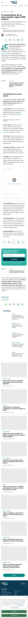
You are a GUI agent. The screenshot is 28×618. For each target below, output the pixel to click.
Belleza (21, 5)
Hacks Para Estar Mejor (6, 592)
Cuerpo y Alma (13, 5)
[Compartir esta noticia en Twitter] (14, 40)
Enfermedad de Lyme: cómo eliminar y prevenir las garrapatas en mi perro (18, 355)
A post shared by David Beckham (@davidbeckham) (15, 197)
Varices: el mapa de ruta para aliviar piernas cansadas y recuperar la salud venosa (12, 566)
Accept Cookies (14, 615)
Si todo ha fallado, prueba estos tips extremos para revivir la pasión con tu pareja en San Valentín (16, 84)
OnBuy (8, 66)
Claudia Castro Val (11, 34)
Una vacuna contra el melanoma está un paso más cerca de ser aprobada (13, 382)
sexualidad (5, 299)
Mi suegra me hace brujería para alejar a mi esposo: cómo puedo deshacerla (18, 345)
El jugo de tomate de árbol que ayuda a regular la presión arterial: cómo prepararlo (14, 435)
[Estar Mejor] (14, 2)
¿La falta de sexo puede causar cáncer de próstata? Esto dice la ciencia (13, 461)
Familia (15, 592)
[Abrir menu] (1, 2)
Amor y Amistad (10, 11)
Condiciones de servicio (16, 262)
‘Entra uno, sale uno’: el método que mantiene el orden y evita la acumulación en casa (13, 488)
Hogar (13, 352)
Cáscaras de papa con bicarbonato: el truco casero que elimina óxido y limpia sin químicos (18, 317)
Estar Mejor (3, 11)
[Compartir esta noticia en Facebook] (9, 40)
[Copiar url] (22, 40)
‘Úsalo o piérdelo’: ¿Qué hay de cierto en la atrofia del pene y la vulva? (13, 514)
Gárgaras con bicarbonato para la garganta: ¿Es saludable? (18, 336)
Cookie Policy (20, 604)
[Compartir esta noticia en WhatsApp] (5, 40)
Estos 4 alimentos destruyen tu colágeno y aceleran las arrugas (13, 540)
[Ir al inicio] (4, 583)
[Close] (26, 597)
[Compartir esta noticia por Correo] (18, 40)
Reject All (14, 611)
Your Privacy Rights (14, 607)
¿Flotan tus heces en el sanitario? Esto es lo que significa (17, 326)
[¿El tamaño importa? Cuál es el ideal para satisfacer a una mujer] (3, 269)
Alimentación (4, 5)
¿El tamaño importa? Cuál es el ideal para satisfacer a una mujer (17, 271)
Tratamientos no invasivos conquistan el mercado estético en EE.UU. (14, 408)
